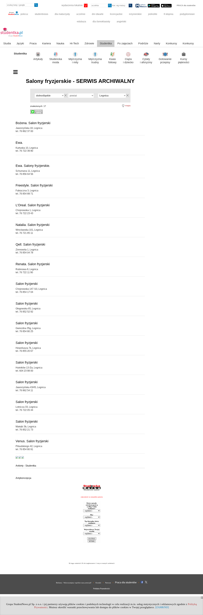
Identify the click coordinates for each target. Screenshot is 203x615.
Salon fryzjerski (27, 284)
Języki (20, 43)
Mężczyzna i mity (75, 61)
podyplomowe (187, 14)
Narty (157, 43)
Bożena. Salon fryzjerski (33, 123)
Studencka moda (55, 61)
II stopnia (168, 14)
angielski (121, 21)
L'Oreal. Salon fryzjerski (33, 205)
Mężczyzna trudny (95, 61)
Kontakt (98, 583)
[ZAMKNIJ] (162, 607)
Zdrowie (89, 43)
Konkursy (171, 43)
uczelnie (80, 14)
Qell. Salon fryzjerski (30, 244)
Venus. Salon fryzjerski (32, 441)
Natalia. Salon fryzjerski (32, 225)
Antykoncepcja (23, 478)
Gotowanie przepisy (165, 61)
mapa (127, 105)
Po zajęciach (125, 43)
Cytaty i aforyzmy (146, 61)
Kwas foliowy (112, 61)
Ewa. (19, 142)
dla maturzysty (62, 14)
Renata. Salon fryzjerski (33, 264)
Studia (7, 43)
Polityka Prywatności (101, 589)
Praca (33, 43)
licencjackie (116, 14)
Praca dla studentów (126, 582)
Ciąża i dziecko (128, 61)
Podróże (143, 43)
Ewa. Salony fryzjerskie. (33, 166)
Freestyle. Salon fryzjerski (34, 185)
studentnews (41, 14)
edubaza (81, 21)
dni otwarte (97, 14)
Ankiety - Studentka (26, 465)
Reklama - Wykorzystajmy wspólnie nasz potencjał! (73, 583)
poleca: (24, 14)
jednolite (152, 14)
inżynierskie (135, 14)
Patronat (108, 583)
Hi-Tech (74, 43)
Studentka (106, 43)
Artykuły (38, 59)
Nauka (60, 43)
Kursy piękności (183, 61)
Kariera (46, 43)
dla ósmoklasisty (101, 21)
